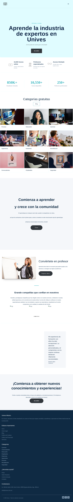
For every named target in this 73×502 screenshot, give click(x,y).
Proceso (4, 460)
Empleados (5, 454)
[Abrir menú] (68, 4)
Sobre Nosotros (6, 474)
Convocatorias (6, 449)
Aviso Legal (5, 431)
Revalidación (5, 462)
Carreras (4, 447)
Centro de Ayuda (6, 477)
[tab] (34, 316)
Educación (5, 451)
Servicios (4, 439)
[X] (66, 497)
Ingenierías (5, 458)
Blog (3, 433)
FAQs (3, 472)
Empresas (4, 456)
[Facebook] (63, 497)
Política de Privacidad (7, 437)
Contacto (4, 479)
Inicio (3, 428)
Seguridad (4, 464)
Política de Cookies (7, 435)
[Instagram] (68, 497)
